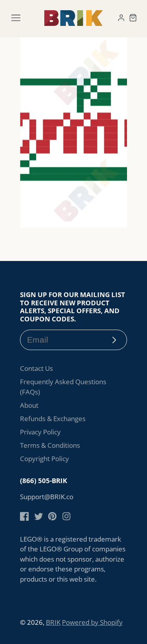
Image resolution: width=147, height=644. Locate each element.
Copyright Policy (44, 458)
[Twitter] (38, 516)
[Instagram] (66, 516)
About (29, 405)
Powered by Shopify (92, 622)
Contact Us (36, 368)
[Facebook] (24, 516)
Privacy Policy (40, 431)
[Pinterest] (52, 516)
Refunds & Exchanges (52, 418)
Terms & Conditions (50, 445)
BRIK (53, 622)
